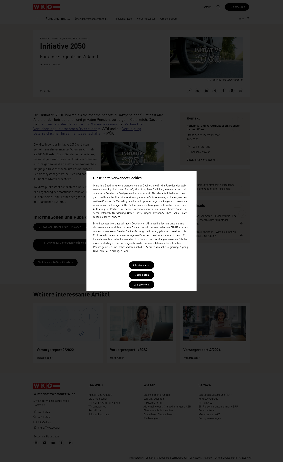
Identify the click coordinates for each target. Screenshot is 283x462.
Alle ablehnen (141, 285)
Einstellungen (141, 275)
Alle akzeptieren (141, 265)
